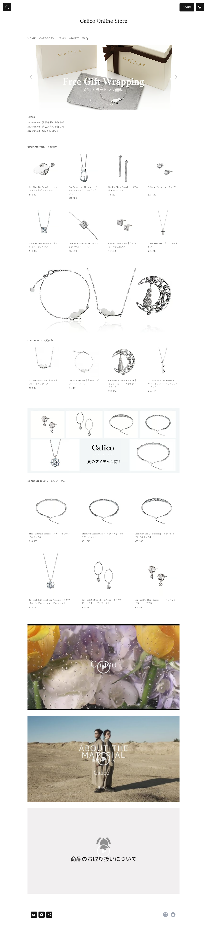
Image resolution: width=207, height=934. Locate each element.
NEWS (62, 38)
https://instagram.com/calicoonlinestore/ (165, 914)
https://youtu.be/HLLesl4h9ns (173, 914)
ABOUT (74, 38)
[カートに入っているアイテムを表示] (200, 7)
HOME (31, 38)
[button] (187, 7)
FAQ (85, 38)
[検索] (7, 7)
